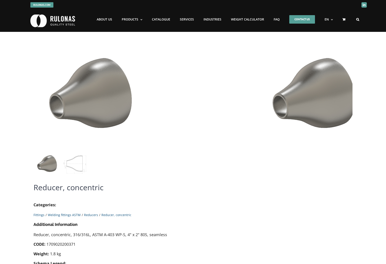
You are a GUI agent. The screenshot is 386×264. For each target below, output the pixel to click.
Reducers (91, 215)
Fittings (39, 215)
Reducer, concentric (116, 215)
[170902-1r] (89, 94)
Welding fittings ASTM (64, 215)
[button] (357, 19)
